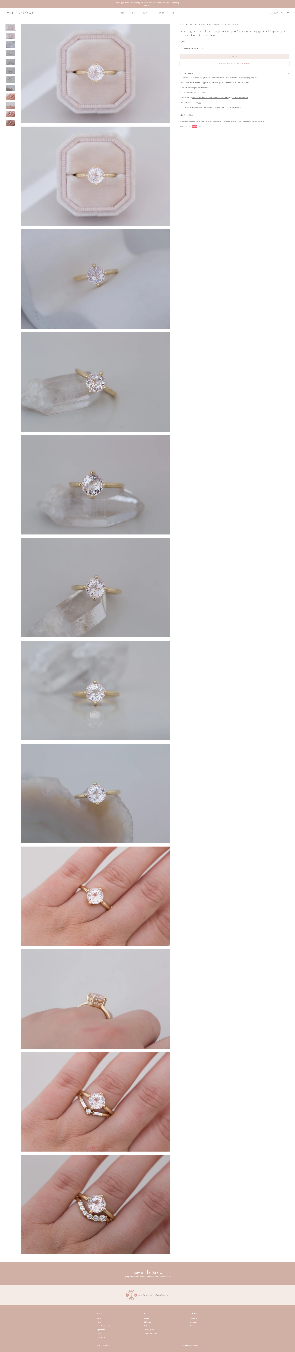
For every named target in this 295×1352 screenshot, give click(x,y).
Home (182, 24)
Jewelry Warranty (150, 1333)
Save (195, 126)
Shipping (147, 1322)
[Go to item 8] (11, 88)
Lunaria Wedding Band (240, 98)
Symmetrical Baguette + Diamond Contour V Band (210, 98)
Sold (234, 56)
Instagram (193, 1322)
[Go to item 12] (11, 122)
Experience (101, 1330)
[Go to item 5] (11, 61)
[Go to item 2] (11, 35)
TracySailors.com (192, 1345)
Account (274, 13)
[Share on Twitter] (189, 126)
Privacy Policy (101, 1337)
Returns (147, 1326)
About (122, 13)
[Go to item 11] (11, 114)
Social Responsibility (104, 1326)
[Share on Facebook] (186, 126)
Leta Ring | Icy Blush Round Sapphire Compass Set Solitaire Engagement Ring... (213, 24)
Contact (160, 13)
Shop (134, 13)
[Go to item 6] (11, 70)
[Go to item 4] (11, 53)
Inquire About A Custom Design (234, 63)
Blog (191, 1326)
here (172, 4)
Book (173, 13)
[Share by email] (200, 126)
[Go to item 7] (11, 79)
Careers (99, 1333)
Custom (146, 13)
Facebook (193, 1318)
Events (99, 1322)
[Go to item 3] (11, 44)
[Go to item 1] (11, 27)
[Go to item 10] (11, 105)
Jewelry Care (149, 1330)
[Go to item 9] (11, 96)
